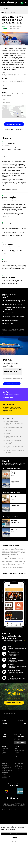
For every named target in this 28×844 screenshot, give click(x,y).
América (4, 752)
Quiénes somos (5, 765)
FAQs (16, 748)
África (3, 754)
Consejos (17, 752)
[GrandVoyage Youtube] (14, 798)
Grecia (6, 8)
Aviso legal (20, 810)
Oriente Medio (5, 748)
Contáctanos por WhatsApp (18, 769)
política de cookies (10, 829)
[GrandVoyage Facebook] (21, 798)
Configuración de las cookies (11, 810)
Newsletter (17, 754)
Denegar (14, 841)
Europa (3, 756)
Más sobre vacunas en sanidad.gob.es (13, 411)
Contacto (4, 774)
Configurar (14, 837)
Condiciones (4, 809)
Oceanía (4, 757)
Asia (3, 750)
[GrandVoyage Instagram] (11, 798)
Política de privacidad (12, 809)
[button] (25, 3)
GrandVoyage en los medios (6, 768)
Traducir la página (20, 742)
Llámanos (18, 766)
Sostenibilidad (5, 772)
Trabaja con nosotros (7, 770)
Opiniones (13, 12)
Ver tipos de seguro (8, 397)
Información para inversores (6, 777)
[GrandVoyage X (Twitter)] (17, 798)
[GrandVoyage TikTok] (7, 798)
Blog (16, 756)
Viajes (2, 12)
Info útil (7, 12)
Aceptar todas (14, 834)
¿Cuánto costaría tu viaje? (14, 124)
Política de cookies (21, 809)
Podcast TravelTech (19, 750)
